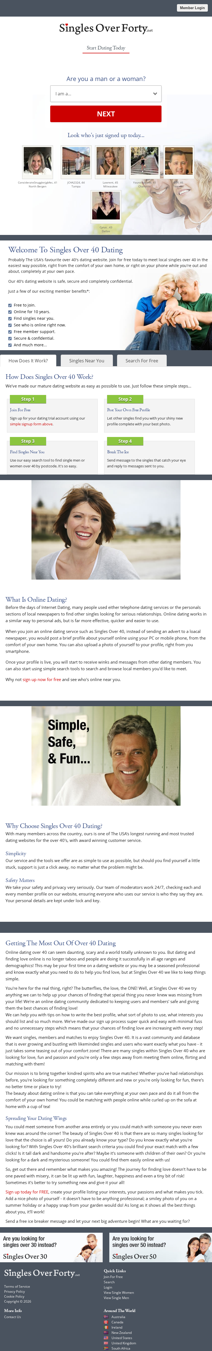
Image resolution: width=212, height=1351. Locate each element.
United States (122, 1338)
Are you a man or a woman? (106, 78)
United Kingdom (124, 1343)
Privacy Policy (14, 1291)
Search (109, 1282)
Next (106, 113)
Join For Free (113, 1276)
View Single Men (116, 1297)
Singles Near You (86, 361)
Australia (118, 1317)
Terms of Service (17, 1286)
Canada (117, 1322)
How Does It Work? (28, 361)
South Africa (121, 1348)
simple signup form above (31, 423)
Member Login (192, 8)
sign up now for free (42, 679)
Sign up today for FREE (27, 1192)
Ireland (117, 1327)
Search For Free (142, 361)
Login (108, 1287)
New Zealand (122, 1332)
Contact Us (12, 1317)
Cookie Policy (14, 1296)
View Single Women (119, 1292)
